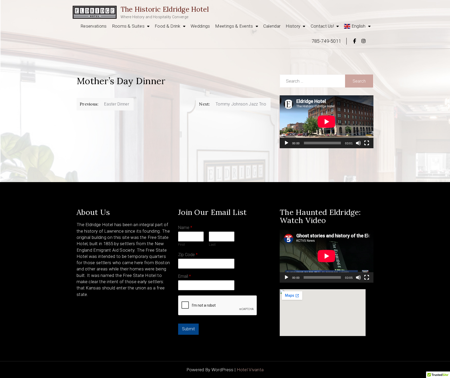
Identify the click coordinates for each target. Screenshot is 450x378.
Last (212, 244)
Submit (188, 328)
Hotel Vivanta (250, 369)
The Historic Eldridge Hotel (165, 9)
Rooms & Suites (128, 26)
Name (185, 227)
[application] (326, 121)
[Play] (286, 143)
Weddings (200, 26)
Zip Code (188, 254)
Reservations (93, 26)
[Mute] (358, 143)
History (293, 26)
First (181, 244)
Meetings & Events (234, 26)
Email (184, 276)
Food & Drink (167, 26)
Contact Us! (322, 26)
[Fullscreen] (366, 143)
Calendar (271, 26)
